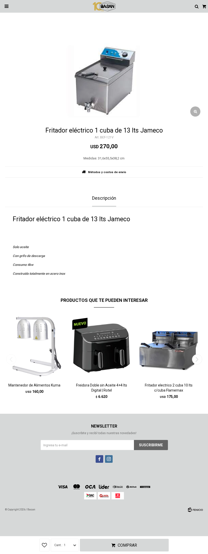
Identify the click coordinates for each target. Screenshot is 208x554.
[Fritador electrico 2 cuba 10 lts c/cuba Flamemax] (168, 347)
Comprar (127, 545)
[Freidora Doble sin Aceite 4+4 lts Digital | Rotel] (101, 347)
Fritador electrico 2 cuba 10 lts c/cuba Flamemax (169, 387)
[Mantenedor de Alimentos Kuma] (34, 347)
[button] (197, 359)
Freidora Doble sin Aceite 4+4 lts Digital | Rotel (101, 387)
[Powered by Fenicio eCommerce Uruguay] (195, 509)
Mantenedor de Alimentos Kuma (34, 385)
